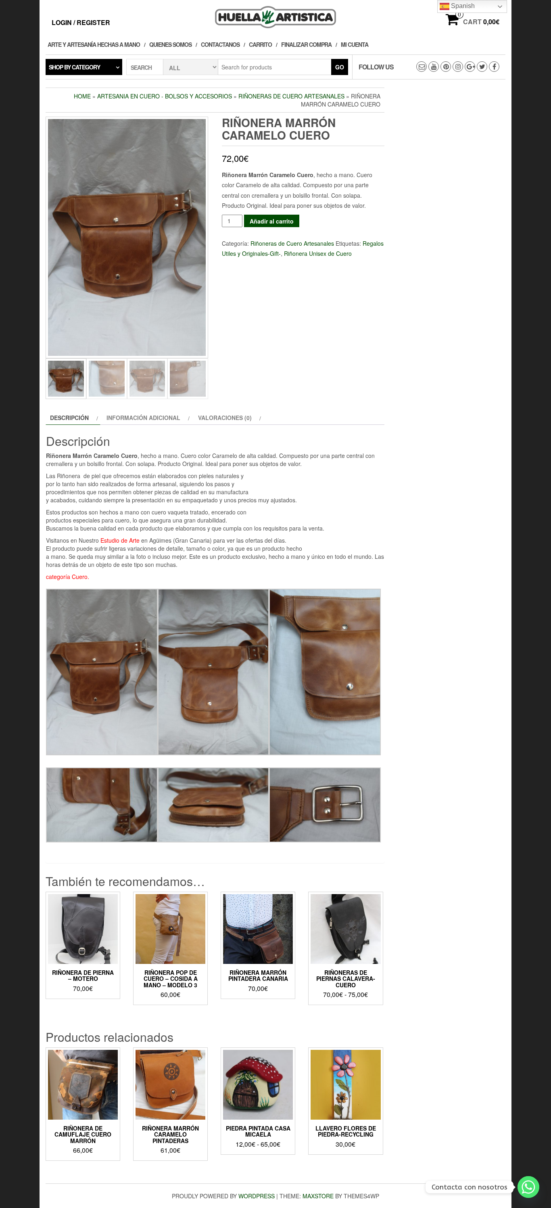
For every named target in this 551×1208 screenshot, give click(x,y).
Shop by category (74, 67)
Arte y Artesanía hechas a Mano (94, 44)
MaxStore (318, 1196)
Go (339, 67)
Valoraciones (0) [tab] (225, 418)
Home (82, 96)
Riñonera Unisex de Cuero (318, 253)
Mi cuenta (354, 44)
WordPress (256, 1196)
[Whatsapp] (528, 1187)
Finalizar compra (306, 44)
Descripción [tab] (69, 418)
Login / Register (81, 22)
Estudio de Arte (120, 540)
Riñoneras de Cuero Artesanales (291, 96)
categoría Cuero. (67, 577)
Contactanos (220, 44)
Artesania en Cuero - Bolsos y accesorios (164, 96)
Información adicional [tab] (143, 418)
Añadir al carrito (272, 221)
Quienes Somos (170, 44)
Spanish (462, 5)
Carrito (260, 44)
